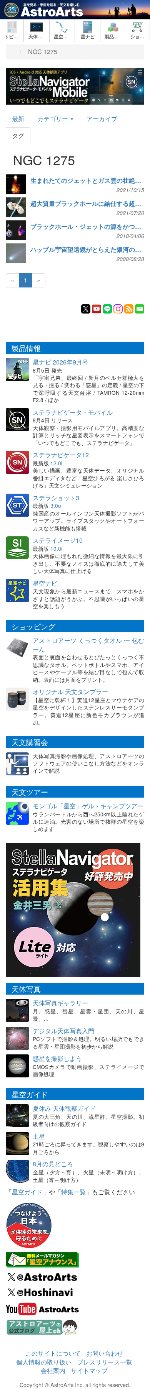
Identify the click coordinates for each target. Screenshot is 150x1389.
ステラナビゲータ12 (61, 454)
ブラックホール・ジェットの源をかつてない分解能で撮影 (87, 226)
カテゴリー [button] (53, 118)
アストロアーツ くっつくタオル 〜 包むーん (88, 644)
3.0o (55, 505)
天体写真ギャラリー (60, 1002)
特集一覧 (73, 1191)
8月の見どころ (53, 1163)
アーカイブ (102, 118)
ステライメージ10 (58, 540)
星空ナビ (45, 583)
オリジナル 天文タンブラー (70, 691)
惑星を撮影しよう (57, 1058)
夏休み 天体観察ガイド (64, 1108)
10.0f (56, 548)
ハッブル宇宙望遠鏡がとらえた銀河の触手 (87, 249)
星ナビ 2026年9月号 (60, 362)
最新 (18, 118)
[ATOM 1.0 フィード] (128, 308)
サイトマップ (89, 1370)
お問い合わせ (104, 1353)
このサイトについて (53, 1353)
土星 (39, 1136)
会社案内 (53, 1370)
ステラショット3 (56, 497)
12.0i (56, 463)
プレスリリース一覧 (104, 1362)
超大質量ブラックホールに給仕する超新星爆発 (87, 203)
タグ (18, 135)
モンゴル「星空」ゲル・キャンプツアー (88, 805)
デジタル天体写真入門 (63, 1030)
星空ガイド (27, 1191)
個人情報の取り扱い (44, 1362)
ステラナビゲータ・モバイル (73, 412)
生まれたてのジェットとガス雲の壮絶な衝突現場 (87, 180)
